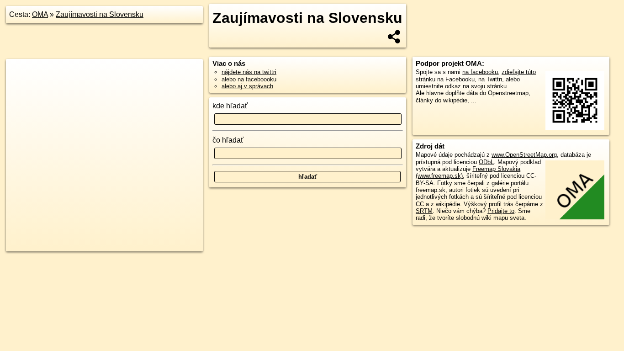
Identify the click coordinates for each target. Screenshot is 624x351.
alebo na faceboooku (249, 79)
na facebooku (480, 72)
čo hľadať (227, 140)
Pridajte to (500, 210)
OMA (40, 14)
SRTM (424, 210)
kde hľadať (230, 106)
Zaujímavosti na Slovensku (99, 14)
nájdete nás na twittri (249, 72)
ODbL (486, 162)
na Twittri (490, 79)
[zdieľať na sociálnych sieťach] (394, 36)
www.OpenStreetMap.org (524, 154)
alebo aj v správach (247, 86)
